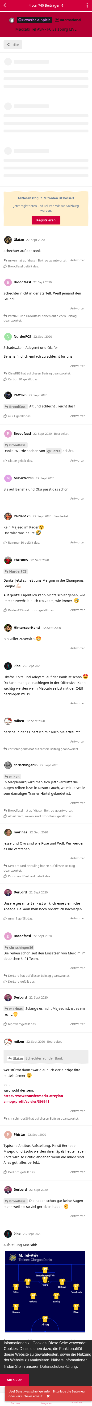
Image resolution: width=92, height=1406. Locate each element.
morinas (16, 1008)
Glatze (18, 1058)
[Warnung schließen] (48, 1396)
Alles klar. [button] (14, 1380)
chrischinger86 (21, 947)
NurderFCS (18, 571)
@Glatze (53, 451)
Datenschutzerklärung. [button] (59, 1366)
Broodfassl (17, 406)
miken (14, 776)
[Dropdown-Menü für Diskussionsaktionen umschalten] (87, 5)
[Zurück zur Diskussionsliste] (4, 5)
